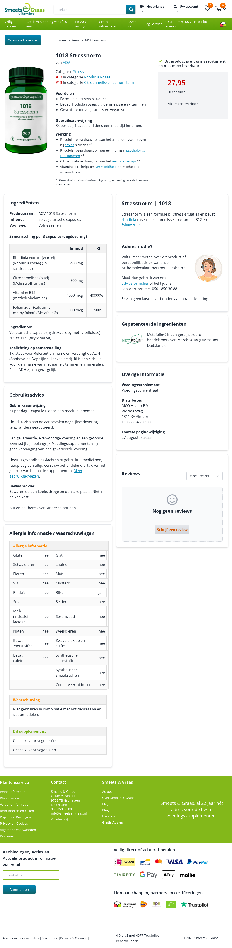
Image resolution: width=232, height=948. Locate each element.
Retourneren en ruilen (17, 811)
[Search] (130, 9)
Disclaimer (8, 836)
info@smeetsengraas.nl (69, 813)
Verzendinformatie (14, 804)
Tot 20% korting (81, 23)
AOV (66, 62)
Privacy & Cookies (73, 938)
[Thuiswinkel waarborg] (223, 24)
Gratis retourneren (108, 23)
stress (69, 145)
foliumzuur (131, 225)
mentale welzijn (124, 161)
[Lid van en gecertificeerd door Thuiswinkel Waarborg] (125, 904)
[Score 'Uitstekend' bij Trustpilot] (194, 904)
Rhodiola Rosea (97, 77)
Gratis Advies (112, 822)
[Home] (29, 9)
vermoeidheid (106, 167)
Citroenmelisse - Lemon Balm (109, 82)
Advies (157, 24)
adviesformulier (135, 283)
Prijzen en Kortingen (15, 817)
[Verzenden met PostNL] (143, 904)
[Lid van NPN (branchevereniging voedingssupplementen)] (156, 904)
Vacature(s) (59, 819)
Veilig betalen (10, 23)
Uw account (111, 816)
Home (62, 40)
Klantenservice (11, 798)
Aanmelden (19, 889)
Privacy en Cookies (14, 823)
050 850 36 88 (61, 809)
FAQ (105, 804)
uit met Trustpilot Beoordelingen (137, 938)
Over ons (132, 23)
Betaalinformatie (12, 792)
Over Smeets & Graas (118, 797)
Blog (146, 24)
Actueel (108, 791)
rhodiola (129, 219)
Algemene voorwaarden (18, 830)
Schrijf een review (172, 529)
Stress (76, 40)
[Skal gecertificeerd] (171, 904)
